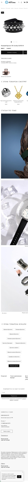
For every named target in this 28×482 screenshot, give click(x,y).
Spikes (12, 8)
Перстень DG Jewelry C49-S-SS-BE (6, 101)
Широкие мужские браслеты (14, 352)
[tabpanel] (14, 26)
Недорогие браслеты (20, 343)
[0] (24, 2)
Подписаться (14, 396)
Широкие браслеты (14, 334)
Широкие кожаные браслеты (14, 361)
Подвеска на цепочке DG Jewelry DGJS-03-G (18, 101)
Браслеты (3, 8)
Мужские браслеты (8, 329)
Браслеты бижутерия (7, 343)
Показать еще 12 (14, 365)
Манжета (26, 8)
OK (19, 476)
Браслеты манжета (14, 347)
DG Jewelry (8, 8)
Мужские (16, 8)
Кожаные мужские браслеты (14, 338)
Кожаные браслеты (20, 329)
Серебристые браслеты (14, 356)
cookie (14, 475)
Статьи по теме (9, 110)
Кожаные (21, 8)
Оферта (3, 463)
